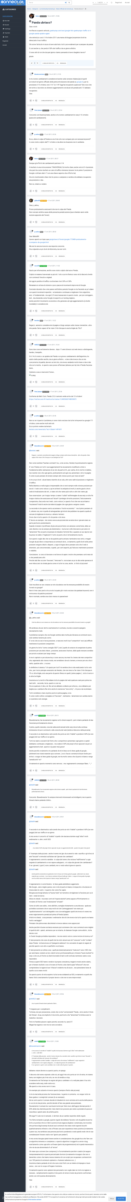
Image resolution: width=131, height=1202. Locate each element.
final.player (38, 110)
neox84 (36, 266)
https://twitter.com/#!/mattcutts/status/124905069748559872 (53, 399)
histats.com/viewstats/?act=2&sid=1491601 (45, 429)
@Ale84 (32, 785)
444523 (36, 345)
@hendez (32, 451)
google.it (80, 82)
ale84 (36, 715)
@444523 (32, 999)
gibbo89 (37, 200)
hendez (36, 320)
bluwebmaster (39, 446)
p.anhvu (37, 134)
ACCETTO (121, 1198)
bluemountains (39, 74)
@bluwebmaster (35, 1046)
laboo (38, 16)
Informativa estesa (34, 1199)
